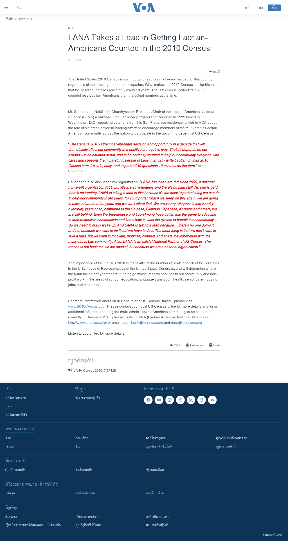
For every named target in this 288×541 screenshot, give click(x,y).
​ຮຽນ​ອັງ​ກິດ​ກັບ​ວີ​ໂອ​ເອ (88, 525)
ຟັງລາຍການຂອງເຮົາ (87, 398)
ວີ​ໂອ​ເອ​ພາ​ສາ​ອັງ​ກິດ (87, 516)
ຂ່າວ (71, 28)
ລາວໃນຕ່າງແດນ (156, 438)
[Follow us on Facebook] (148, 400)
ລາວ (8, 438)
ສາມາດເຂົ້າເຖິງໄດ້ (157, 525)
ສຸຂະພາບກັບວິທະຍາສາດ (231, 438)
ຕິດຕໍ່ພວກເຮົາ (84, 470)
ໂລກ (78, 446)
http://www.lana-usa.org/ (87, 323)
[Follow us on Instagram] (169, 400)
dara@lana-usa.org (186, 323)
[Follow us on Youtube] (159, 400)
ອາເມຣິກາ (82, 438)
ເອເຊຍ (9, 446)
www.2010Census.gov (86, 307)
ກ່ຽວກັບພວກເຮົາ (15, 470)
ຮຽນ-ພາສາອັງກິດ (226, 446)
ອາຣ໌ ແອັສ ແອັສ (85, 493)
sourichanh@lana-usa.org (142, 323)
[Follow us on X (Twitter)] (180, 400)
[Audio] (247, 8)
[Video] (261, 8)
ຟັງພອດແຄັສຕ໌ (155, 470)
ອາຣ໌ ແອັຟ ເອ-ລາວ (157, 516)
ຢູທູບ (8, 406)
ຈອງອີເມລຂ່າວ (155, 493)
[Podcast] (201, 400)
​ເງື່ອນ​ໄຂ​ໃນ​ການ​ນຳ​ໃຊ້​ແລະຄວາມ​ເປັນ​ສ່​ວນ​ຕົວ (33, 525)
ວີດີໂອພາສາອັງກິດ (16, 414)
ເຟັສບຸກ (10, 493)
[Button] (214, 71)
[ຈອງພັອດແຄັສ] (212, 400)
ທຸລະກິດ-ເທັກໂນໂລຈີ (159, 446)
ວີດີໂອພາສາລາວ (15, 398)
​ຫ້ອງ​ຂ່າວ (11, 516)
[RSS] (191, 400)
